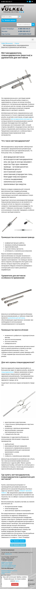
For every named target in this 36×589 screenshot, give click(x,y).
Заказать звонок (10, 20)
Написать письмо (19, 545)
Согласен (15, 584)
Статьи (3, 573)
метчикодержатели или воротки (21, 119)
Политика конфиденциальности (9, 570)
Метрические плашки (6, 563)
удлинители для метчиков (16, 318)
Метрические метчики (6, 562)
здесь (17, 581)
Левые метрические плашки (8, 566)
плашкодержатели (7, 372)
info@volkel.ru (8, 554)
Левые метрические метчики (8, 565)
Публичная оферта (6, 572)
